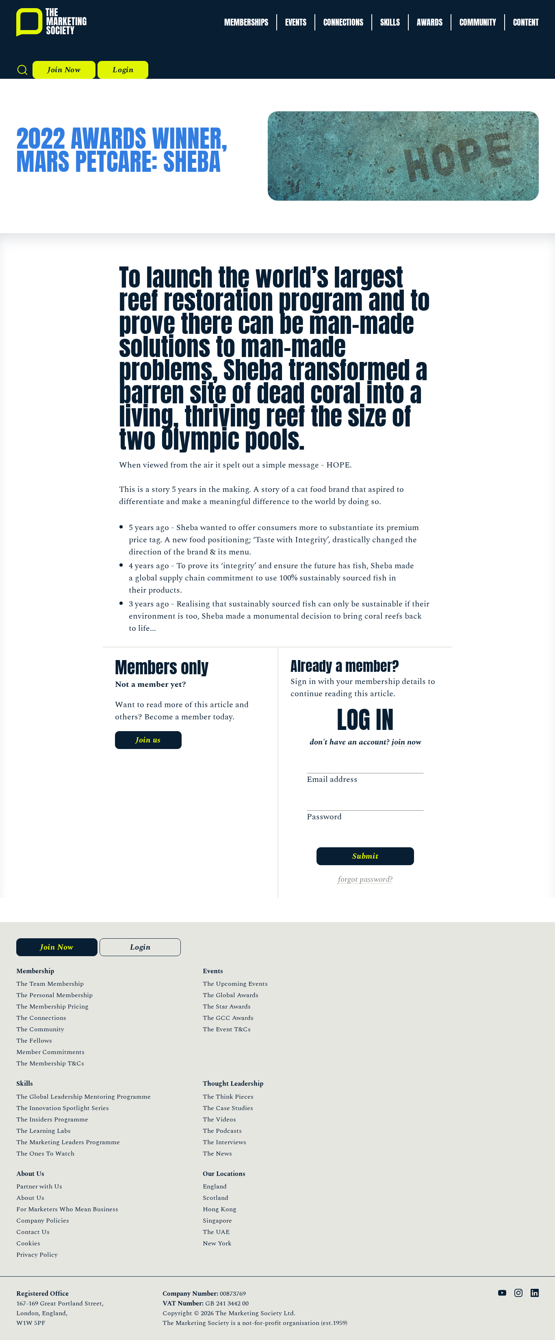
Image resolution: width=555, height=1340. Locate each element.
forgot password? (365, 879)
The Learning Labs (43, 1131)
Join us (148, 740)
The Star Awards (227, 1006)
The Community (40, 1029)
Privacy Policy (37, 1255)
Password (324, 817)
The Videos (219, 1119)
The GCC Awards (228, 1018)
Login (123, 70)
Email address (332, 779)
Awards (429, 22)
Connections (343, 22)
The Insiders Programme (52, 1119)
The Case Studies (228, 1108)
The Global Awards (230, 995)
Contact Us (33, 1232)
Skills (390, 22)
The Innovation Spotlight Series (62, 1108)
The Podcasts (222, 1131)
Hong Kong (219, 1209)
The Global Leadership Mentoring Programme (83, 1097)
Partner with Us (39, 1186)
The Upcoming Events (235, 984)
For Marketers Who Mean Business (67, 1209)
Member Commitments (50, 1052)
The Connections (41, 1018)
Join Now (64, 70)
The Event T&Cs (227, 1029)
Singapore (217, 1220)
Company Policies (42, 1220)
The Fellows (34, 1041)
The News (217, 1153)
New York (217, 1243)
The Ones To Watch (45, 1153)
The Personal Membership (54, 995)
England (215, 1186)
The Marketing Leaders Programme (68, 1142)
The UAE (216, 1232)
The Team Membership (50, 984)
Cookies (28, 1243)
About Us (30, 1198)
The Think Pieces (228, 1097)
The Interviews (224, 1142)
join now (406, 742)
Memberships (246, 22)
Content (526, 22)
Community (478, 22)
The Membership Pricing (52, 1006)
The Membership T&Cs (50, 1063)
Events (295, 22)
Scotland (215, 1198)
